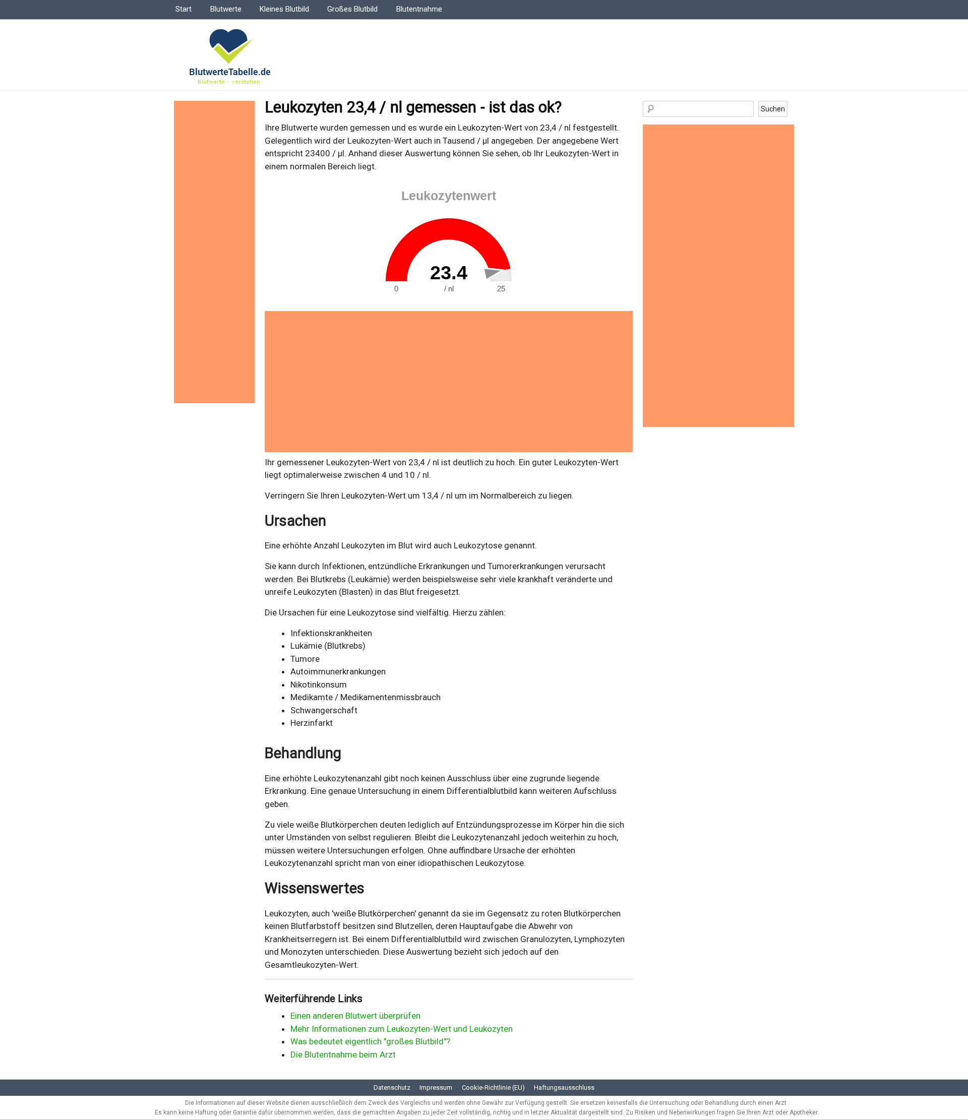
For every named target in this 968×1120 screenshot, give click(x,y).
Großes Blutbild (352, 9)
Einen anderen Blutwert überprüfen (355, 1016)
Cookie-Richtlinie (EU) (493, 1087)
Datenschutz (392, 1087)
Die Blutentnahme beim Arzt (343, 1054)
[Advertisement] (449, 381)
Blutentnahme (419, 9)
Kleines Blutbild (284, 9)
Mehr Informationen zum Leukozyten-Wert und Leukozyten (401, 1029)
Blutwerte (225, 9)
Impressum (435, 1087)
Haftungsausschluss (564, 1087)
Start (183, 9)
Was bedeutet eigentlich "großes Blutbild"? (370, 1041)
